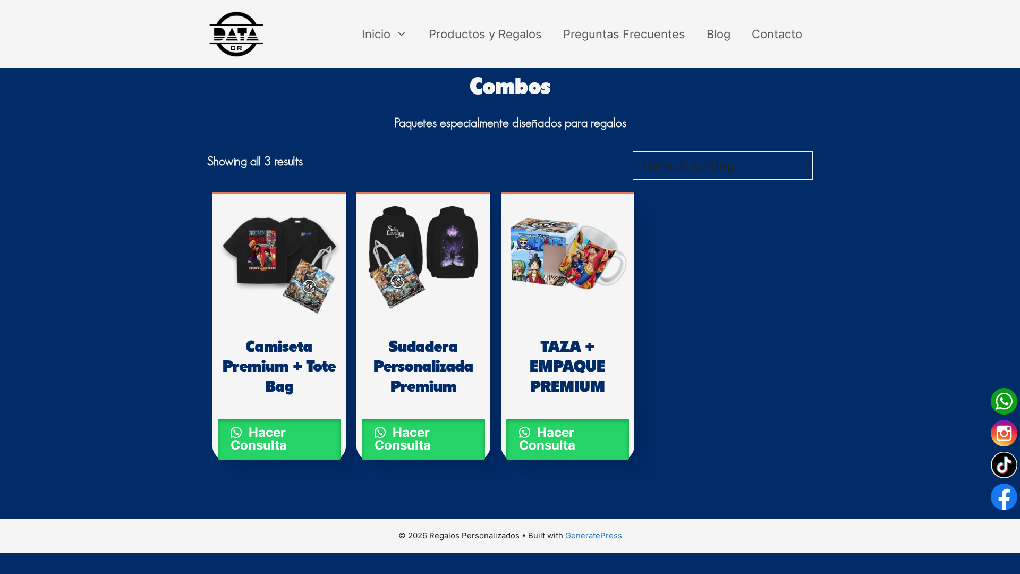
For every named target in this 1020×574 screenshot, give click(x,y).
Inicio (376, 34)
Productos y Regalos (485, 34)
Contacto (777, 34)
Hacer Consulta (259, 439)
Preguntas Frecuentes (624, 34)
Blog (718, 34)
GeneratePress (593, 535)
